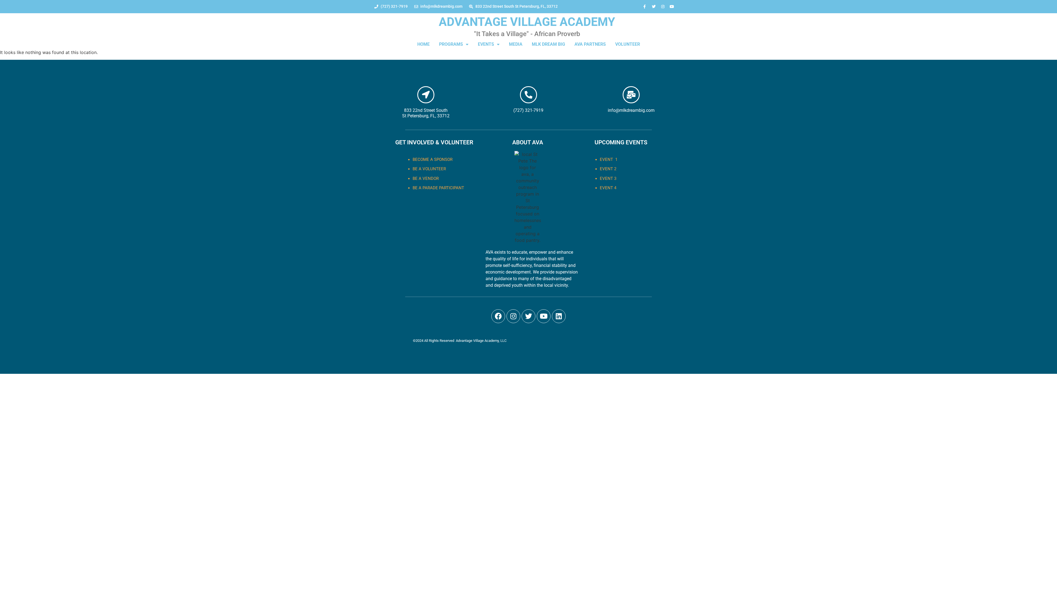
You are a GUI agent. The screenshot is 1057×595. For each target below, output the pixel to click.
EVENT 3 (608, 178)
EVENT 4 (608, 187)
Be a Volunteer (429, 168)
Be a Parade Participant (438, 187)
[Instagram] (663, 6)
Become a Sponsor (433, 159)
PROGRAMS (451, 44)
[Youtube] (672, 6)
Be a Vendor (426, 178)
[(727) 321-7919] (528, 94)
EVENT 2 (608, 168)
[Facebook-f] (645, 6)
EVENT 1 (608, 159)
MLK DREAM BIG (548, 44)
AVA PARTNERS (590, 44)
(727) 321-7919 (528, 110)
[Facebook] (498, 316)
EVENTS (486, 44)
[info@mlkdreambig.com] (631, 94)
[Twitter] (654, 6)
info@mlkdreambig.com (631, 110)
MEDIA (515, 44)
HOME (423, 44)
